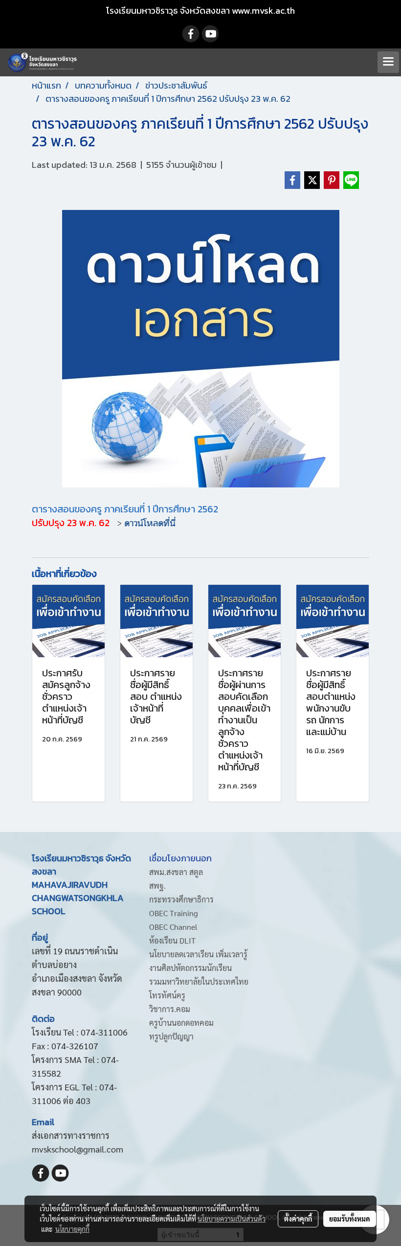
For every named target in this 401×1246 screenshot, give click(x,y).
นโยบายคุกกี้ (72, 1228)
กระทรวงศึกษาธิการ (181, 899)
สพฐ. (157, 885)
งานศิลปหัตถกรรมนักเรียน (190, 968)
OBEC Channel (173, 927)
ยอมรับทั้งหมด (349, 1218)
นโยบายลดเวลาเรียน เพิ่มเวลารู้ (198, 954)
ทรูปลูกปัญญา (171, 1036)
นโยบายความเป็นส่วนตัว (232, 1218)
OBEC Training (173, 913)
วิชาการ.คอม (169, 1009)
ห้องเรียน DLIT (172, 940)
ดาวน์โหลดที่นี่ (150, 523)
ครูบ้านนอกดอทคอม (181, 1022)
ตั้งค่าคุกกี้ (298, 1218)
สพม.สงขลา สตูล (176, 872)
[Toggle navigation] (388, 62)
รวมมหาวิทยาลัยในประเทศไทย (198, 981)
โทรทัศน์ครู (167, 995)
